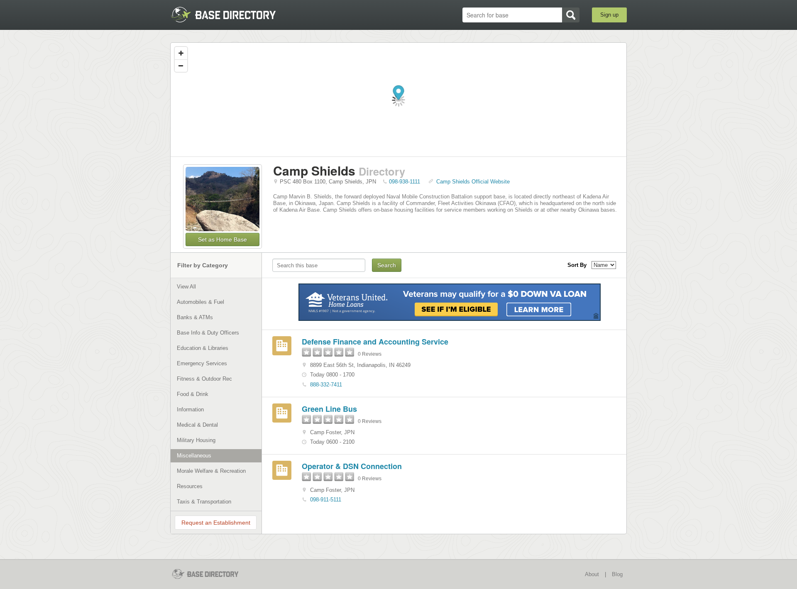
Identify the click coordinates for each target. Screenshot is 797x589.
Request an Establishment (215, 522)
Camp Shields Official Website (473, 181)
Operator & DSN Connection (352, 466)
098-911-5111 (325, 499)
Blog (617, 574)
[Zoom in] (181, 53)
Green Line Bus (329, 408)
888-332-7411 (326, 384)
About (592, 574)
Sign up (609, 15)
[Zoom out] (181, 65)
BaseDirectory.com (231, 14)
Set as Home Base (222, 239)
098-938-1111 (404, 181)
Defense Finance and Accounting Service (375, 341)
